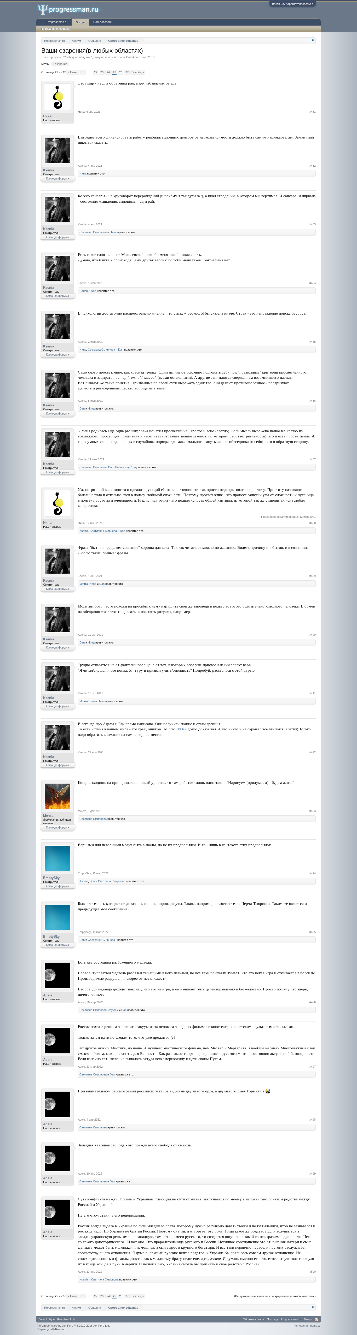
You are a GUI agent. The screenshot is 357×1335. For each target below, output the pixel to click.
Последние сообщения (56, 28)
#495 (312, 932)
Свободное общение (77, 57)
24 (108, 72)
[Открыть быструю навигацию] (312, 40)
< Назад (73, 72)
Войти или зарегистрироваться (292, 3)
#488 (312, 523)
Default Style (47, 1319)
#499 (312, 1173)
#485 (312, 341)
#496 (312, 1002)
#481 (312, 111)
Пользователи (102, 21)
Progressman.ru (57, 21)
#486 (312, 400)
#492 (312, 752)
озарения (61, 63)
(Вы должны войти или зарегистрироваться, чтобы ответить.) (275, 1296)
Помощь (272, 1319)
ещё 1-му (131, 467)
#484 (312, 283)
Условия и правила (307, 1325)
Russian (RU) (66, 1319)
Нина (47, 116)
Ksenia (48, 170)
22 (95, 72)
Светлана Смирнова (93, 232)
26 (120, 72)
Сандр (83, 290)
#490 (312, 634)
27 (127, 72)
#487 (312, 459)
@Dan (181, 728)
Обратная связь (253, 1319)
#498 (312, 1119)
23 (101, 72)
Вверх (308, 1319)
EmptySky (51, 878)
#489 (312, 576)
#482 (312, 165)
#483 (312, 224)
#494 (312, 873)
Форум (80, 22)
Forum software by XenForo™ (73, 1325)
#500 (312, 1271)
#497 (312, 1066)
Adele (47, 995)
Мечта (83, 583)
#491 (312, 693)
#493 (312, 811)
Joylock (113, 1010)
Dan (93, 290)
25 (114, 72)
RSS (316, 1319)
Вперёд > (138, 72)
